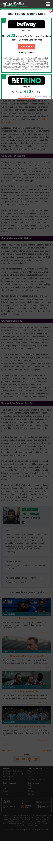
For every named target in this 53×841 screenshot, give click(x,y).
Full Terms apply (36, 69)
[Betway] (26, 24)
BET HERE (26, 46)
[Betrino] (26, 80)
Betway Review (26, 52)
